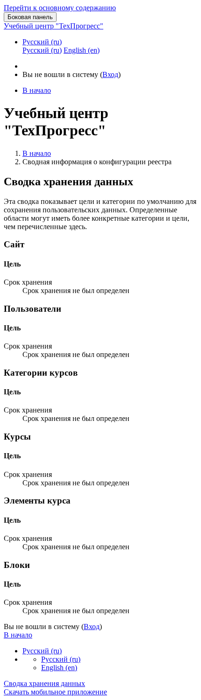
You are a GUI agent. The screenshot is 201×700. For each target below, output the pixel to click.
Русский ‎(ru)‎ (42, 42)
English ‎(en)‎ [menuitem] (82, 50)
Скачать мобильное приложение (55, 692)
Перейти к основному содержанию (60, 8)
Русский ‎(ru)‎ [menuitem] (42, 50)
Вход (110, 74)
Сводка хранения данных (44, 683)
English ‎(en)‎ (59, 668)
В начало (36, 153)
